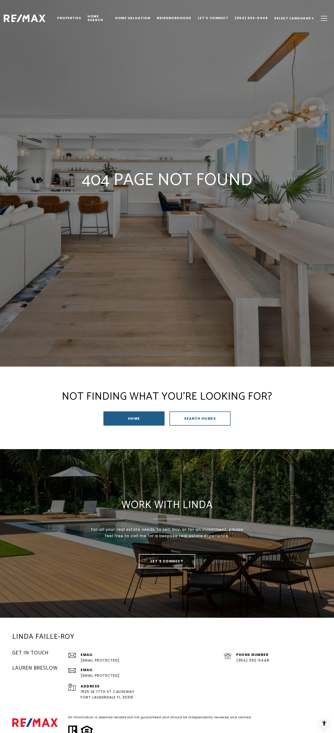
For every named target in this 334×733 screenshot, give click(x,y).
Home (134, 418)
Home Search (95, 18)
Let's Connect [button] (167, 561)
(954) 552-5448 (252, 660)
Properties (69, 18)
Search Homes (200, 418)
